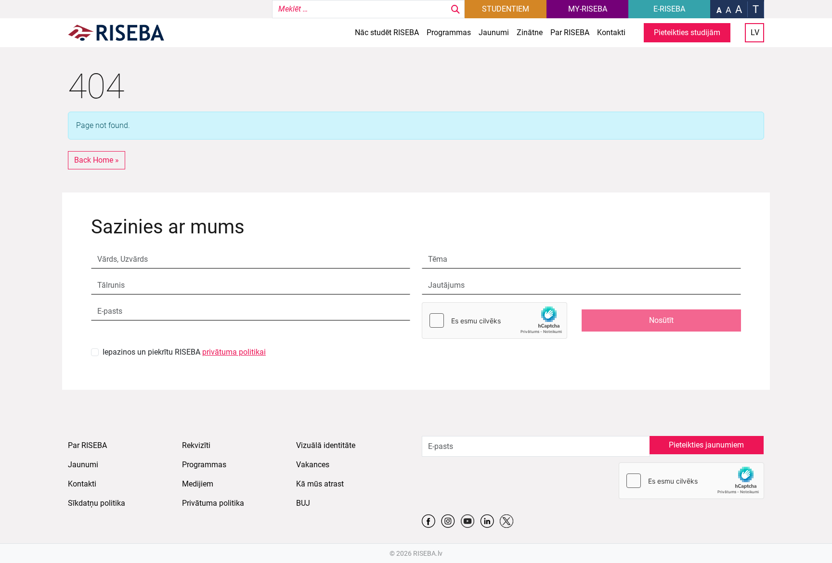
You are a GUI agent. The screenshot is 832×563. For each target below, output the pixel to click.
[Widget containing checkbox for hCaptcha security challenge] (494, 320)
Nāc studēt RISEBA (387, 32)
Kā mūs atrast (320, 483)
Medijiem (197, 483)
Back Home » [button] (96, 160)
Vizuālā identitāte (325, 445)
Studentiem (505, 8)
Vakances (312, 464)
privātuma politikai (234, 352)
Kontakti (611, 32)
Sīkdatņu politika (96, 503)
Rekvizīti (196, 445)
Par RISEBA (569, 32)
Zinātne (530, 32)
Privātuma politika (213, 503)
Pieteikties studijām (687, 32)
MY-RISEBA (587, 8)
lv (755, 32)
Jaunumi (494, 32)
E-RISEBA (669, 8)
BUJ (303, 503)
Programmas (449, 32)
